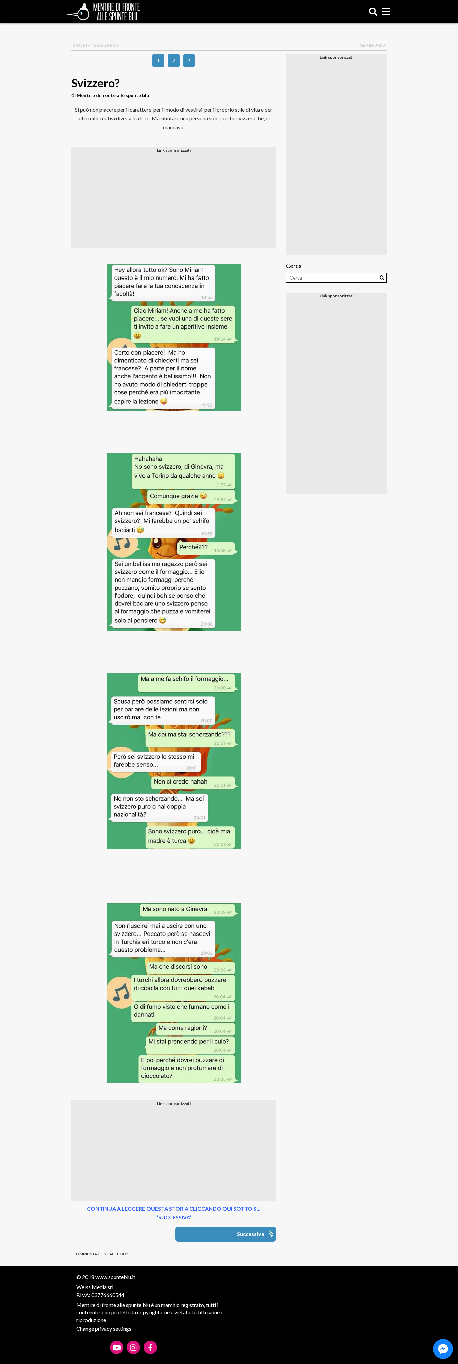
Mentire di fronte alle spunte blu (113, 95)
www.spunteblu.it (115, 1277)
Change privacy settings (103, 1328)
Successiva (250, 1234)
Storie (81, 45)
